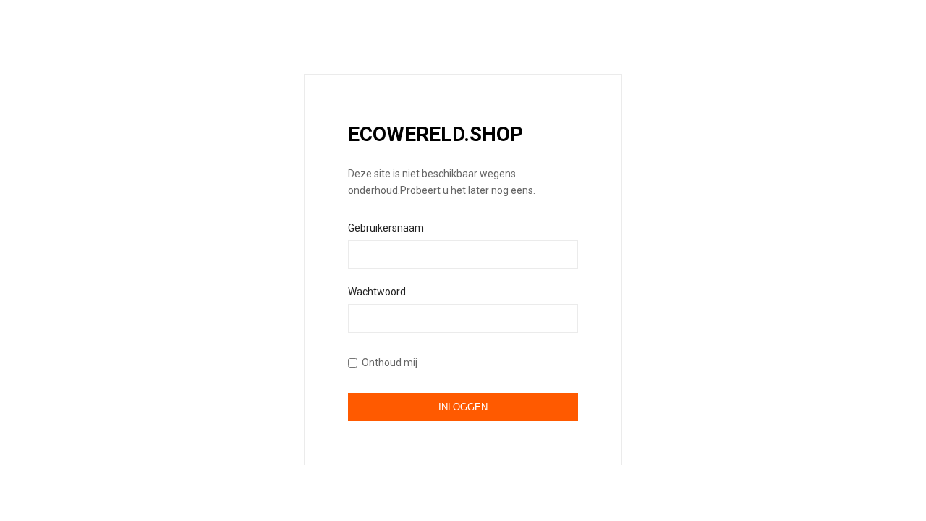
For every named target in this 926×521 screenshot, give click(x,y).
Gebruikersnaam (386, 228)
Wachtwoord (377, 291)
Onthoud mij (389, 362)
